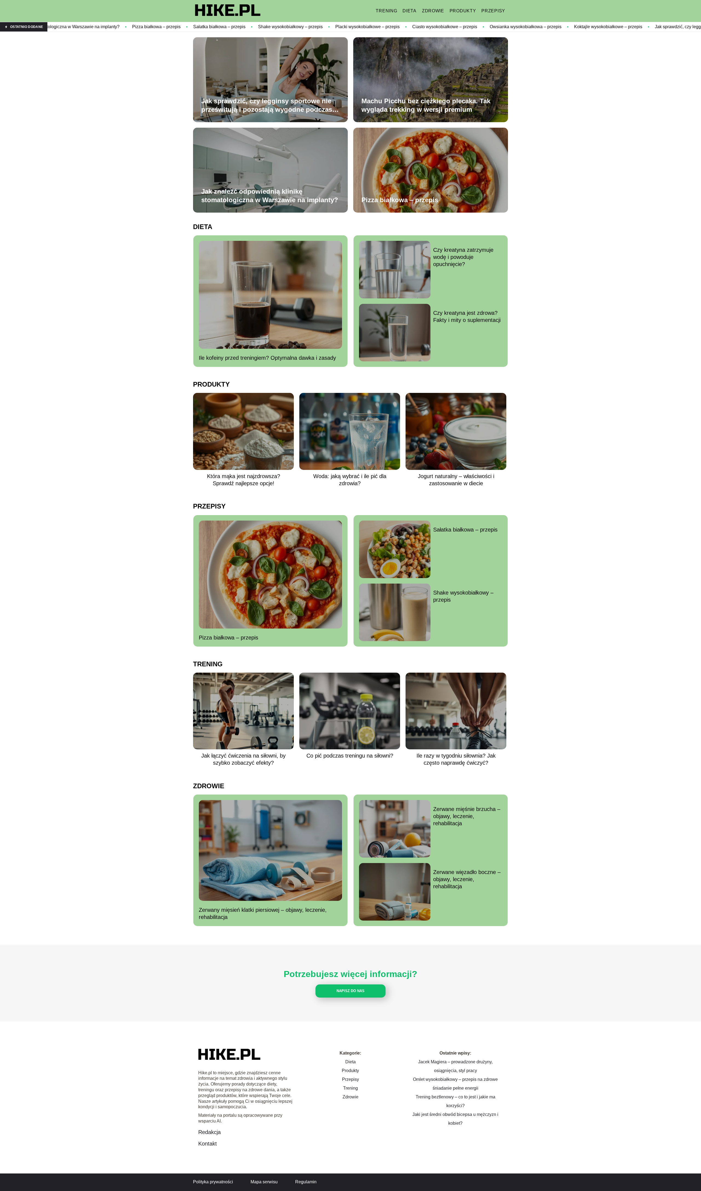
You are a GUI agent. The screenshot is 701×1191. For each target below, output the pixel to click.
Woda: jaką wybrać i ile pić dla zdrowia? (349, 479)
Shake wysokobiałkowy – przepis (215, 26)
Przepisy (493, 10)
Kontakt (207, 1144)
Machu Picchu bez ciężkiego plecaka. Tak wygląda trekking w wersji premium (425, 105)
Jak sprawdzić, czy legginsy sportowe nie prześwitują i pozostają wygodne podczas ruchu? (266, 105)
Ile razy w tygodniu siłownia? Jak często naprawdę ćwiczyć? (456, 759)
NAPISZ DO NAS (350, 991)
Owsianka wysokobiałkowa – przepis (451, 26)
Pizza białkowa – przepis (82, 26)
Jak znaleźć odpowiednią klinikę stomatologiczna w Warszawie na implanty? (269, 196)
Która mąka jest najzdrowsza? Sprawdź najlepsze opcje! (243, 479)
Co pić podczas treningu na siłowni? (349, 756)
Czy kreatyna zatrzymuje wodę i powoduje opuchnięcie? (463, 257)
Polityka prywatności (213, 1181)
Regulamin (306, 1181)
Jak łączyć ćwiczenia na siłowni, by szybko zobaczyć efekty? (243, 759)
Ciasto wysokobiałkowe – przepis (370, 26)
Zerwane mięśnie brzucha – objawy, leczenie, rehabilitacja (466, 816)
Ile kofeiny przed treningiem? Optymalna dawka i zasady (267, 358)
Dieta (409, 10)
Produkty (463, 10)
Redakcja (209, 1132)
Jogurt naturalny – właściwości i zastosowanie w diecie (456, 479)
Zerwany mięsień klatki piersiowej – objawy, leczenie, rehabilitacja (263, 913)
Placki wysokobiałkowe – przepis (293, 26)
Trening (386, 10)
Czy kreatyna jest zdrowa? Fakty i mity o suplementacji (467, 316)
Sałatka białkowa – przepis (145, 26)
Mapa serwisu (264, 1181)
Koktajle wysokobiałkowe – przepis (533, 26)
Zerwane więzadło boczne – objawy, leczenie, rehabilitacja (467, 879)
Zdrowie (433, 10)
